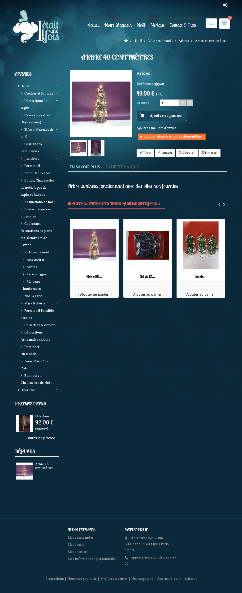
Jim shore (31, 158)
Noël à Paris (33, 296)
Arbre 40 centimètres (44, 466)
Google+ (188, 153)
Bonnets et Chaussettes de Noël (36, 379)
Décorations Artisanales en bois (35, 336)
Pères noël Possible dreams (37, 314)
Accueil (93, 25)
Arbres (31, 267)
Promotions (30, 404)
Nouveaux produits (82, 579)
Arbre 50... (94, 276)
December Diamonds (30, 350)
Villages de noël (36, 252)
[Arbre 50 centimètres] (94, 245)
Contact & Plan (182, 25)
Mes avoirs (76, 545)
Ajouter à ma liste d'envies (156, 128)
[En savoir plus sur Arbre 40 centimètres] (24, 471)
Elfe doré (42, 416)
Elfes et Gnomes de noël (37, 133)
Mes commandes (81, 538)
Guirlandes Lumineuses (31, 148)
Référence (145, 84)
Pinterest (210, 153)
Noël (141, 25)
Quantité (143, 103)
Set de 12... (147, 276)
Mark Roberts (34, 303)
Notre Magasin (118, 25)
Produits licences (37, 173)
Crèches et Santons (38, 93)
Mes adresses (78, 552)
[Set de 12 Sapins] (147, 245)
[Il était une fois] (40, 27)
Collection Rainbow (39, 325)
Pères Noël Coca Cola (35, 365)
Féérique (157, 25)
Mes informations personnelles (92, 559)
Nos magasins (142, 579)
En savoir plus (85, 166)
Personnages (36, 274)
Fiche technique (122, 166)
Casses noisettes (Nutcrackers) (35, 119)
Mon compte (81, 529)
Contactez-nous (169, 579)
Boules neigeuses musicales (36, 213)
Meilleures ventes (114, 579)
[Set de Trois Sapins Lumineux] (201, 245)
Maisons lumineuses (32, 285)
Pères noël (32, 166)
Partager (166, 153)
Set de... (200, 276)
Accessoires (35, 260)
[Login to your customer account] (225, 5)
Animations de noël (39, 202)
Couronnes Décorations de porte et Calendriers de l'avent (36, 234)
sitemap (191, 579)
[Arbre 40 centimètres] (78, 148)
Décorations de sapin (34, 104)
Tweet (147, 153)
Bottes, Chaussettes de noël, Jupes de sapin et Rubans (37, 187)
